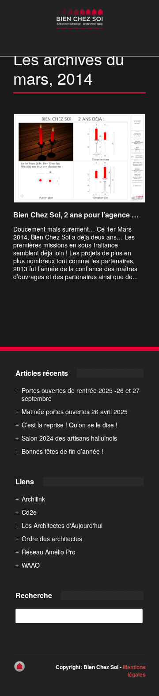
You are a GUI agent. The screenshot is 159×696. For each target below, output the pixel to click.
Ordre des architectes (52, 538)
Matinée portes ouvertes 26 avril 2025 (75, 411)
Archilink (33, 498)
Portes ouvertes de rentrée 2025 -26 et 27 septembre (81, 394)
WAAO (31, 565)
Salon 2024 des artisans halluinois (69, 438)
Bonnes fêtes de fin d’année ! (62, 451)
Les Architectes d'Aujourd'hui (62, 525)
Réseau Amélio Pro (49, 551)
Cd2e (29, 512)
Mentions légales (134, 670)
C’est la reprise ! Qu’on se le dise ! (69, 424)
